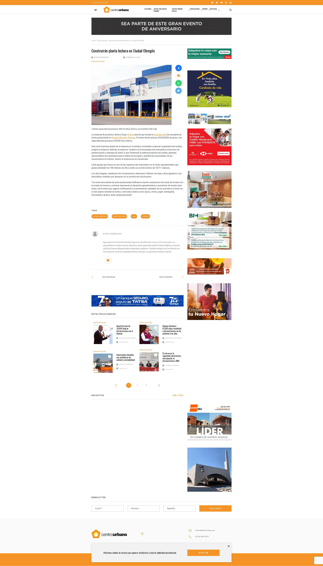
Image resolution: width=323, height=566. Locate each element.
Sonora (145, 216)
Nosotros (213, 9)
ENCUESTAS (97, 395)
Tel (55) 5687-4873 (202, 536)
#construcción (160, 134)
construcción (119, 216)
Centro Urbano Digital (177, 10)
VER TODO (178, 395)
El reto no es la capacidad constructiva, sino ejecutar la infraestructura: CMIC (172, 357)
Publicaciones (195, 9)
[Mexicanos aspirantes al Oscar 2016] (161, 285)
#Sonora (131, 137)
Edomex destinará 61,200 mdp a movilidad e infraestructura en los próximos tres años (172, 330)
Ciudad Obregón (100, 216)
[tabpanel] (137, 349)
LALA (134, 216)
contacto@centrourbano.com (205, 530)
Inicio (93, 40)
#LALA (130, 134)
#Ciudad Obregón (119, 137)
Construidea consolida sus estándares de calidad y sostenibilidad (125, 357)
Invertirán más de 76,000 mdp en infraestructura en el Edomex (124, 330)
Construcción (102, 40)
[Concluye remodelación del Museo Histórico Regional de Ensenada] (114, 285)
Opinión (204, 9)
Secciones (147, 9)
